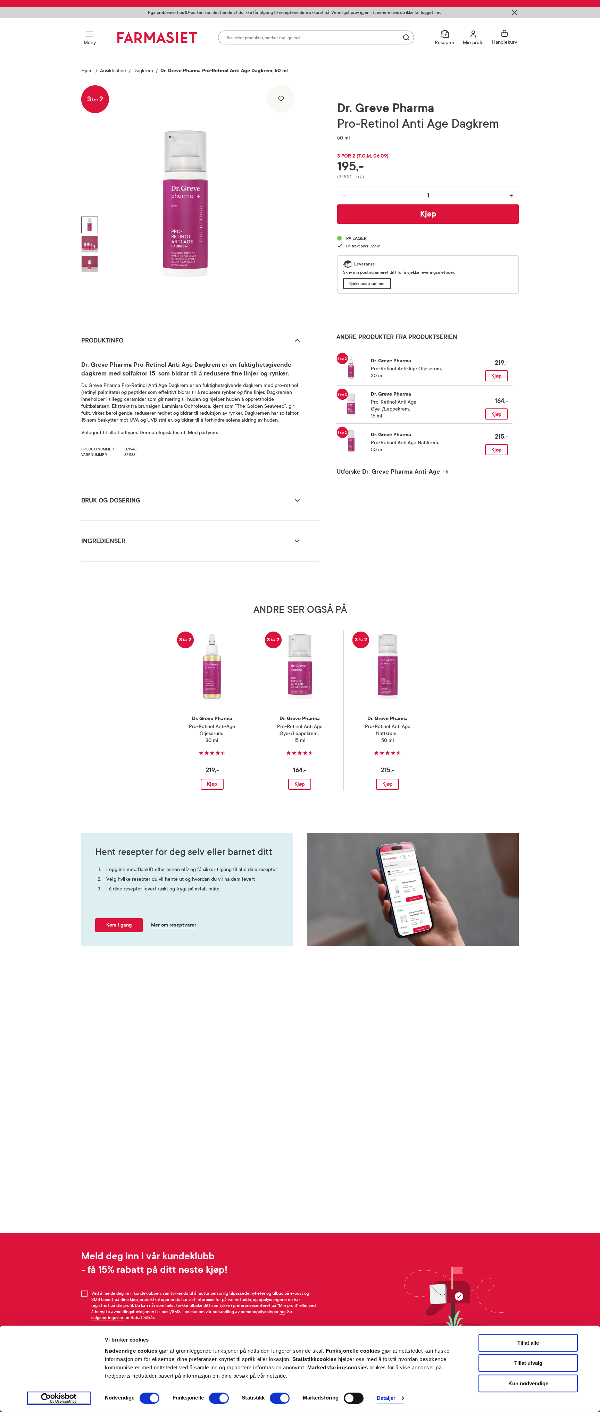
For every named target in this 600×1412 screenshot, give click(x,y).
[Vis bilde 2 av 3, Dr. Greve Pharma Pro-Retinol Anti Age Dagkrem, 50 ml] (89, 244)
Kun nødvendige (528, 1383)
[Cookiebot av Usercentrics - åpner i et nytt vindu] (58, 1398)
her (282, 1311)
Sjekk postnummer (367, 283)
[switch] (219, 1398)
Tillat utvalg (528, 1363)
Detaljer (386, 1398)
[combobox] (316, 37)
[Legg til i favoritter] (281, 98)
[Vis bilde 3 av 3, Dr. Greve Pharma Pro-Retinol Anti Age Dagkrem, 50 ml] (89, 263)
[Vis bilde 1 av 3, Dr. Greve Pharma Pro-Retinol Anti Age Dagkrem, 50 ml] (89, 225)
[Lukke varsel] (514, 12)
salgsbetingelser (107, 1317)
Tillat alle (528, 1343)
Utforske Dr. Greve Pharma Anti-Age (388, 471)
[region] (199, 199)
